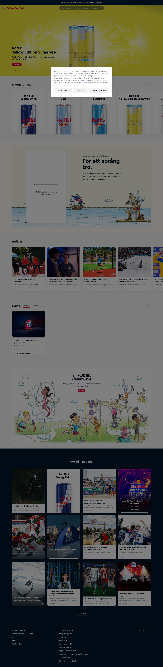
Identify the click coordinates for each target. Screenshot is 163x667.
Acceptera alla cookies (99, 90)
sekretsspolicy (84, 82)
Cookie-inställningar (63, 90)
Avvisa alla (80, 90)
